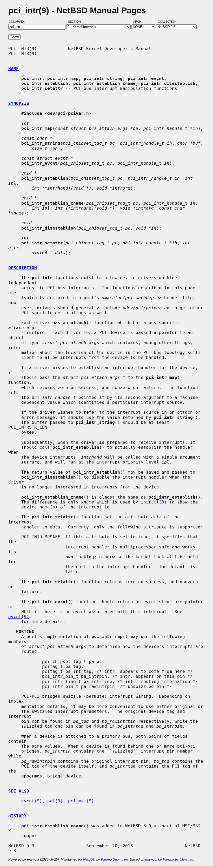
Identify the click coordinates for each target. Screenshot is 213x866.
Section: (76, 21)
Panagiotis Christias (178, 859)
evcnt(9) (18, 616)
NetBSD (89, 859)
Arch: (140, 21)
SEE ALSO (18, 791)
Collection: (167, 21)
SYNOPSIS (18, 103)
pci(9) (55, 800)
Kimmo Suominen (114, 859)
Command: (18, 21)
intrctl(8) (154, 502)
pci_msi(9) (81, 800)
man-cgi (151, 859)
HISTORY (17, 816)
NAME (13, 68)
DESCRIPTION (22, 267)
